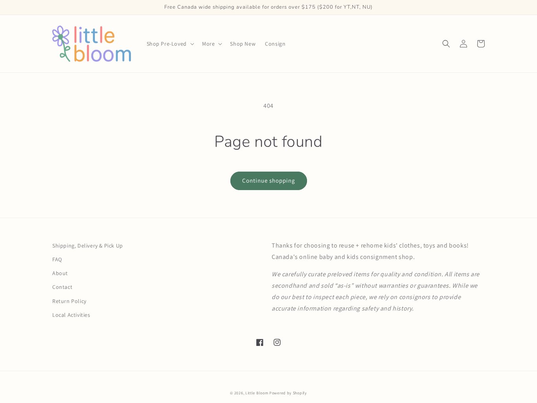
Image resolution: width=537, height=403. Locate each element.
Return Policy (69, 301)
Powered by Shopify (288, 393)
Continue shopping (268, 180)
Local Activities (71, 314)
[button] (169, 43)
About (60, 273)
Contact (62, 286)
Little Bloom (256, 393)
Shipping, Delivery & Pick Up (87, 245)
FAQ (57, 259)
